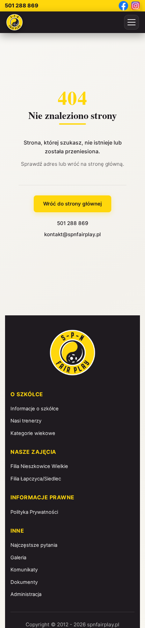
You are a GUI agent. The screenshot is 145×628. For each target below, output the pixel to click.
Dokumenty (24, 582)
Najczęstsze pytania (33, 545)
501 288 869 (21, 5)
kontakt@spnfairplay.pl (72, 234)
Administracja (25, 594)
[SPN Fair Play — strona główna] (14, 22)
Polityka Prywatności (34, 512)
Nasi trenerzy (25, 421)
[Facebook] (123, 5)
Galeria (18, 558)
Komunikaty (24, 570)
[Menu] (131, 22)
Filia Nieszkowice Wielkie (39, 466)
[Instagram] (135, 5)
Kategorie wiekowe (32, 433)
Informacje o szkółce (34, 409)
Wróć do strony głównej (72, 203)
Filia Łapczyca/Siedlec (35, 479)
